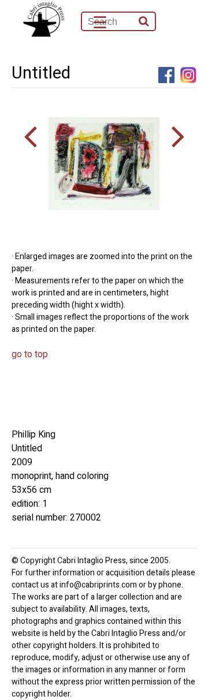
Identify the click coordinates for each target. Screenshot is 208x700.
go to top (30, 354)
